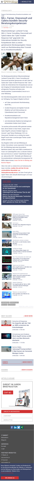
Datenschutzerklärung (7, 473)
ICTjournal (4, 460)
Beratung (4, 304)
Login (3, 449)
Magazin (3, 440)
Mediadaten (4, 437)
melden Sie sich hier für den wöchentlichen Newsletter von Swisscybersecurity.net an (14, 170)
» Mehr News (28, 316)
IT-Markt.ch (4, 455)
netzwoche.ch (5, 457)
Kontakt (3, 446)
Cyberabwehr (5, 302)
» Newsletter (7, 420)
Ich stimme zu (9, 478)
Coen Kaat (5, 27)
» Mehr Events (27, 362)
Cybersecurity (6, 10)
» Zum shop (7, 416)
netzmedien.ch (5, 462)
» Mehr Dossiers (27, 370)
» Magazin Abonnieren (11, 411)
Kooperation (11, 304)
